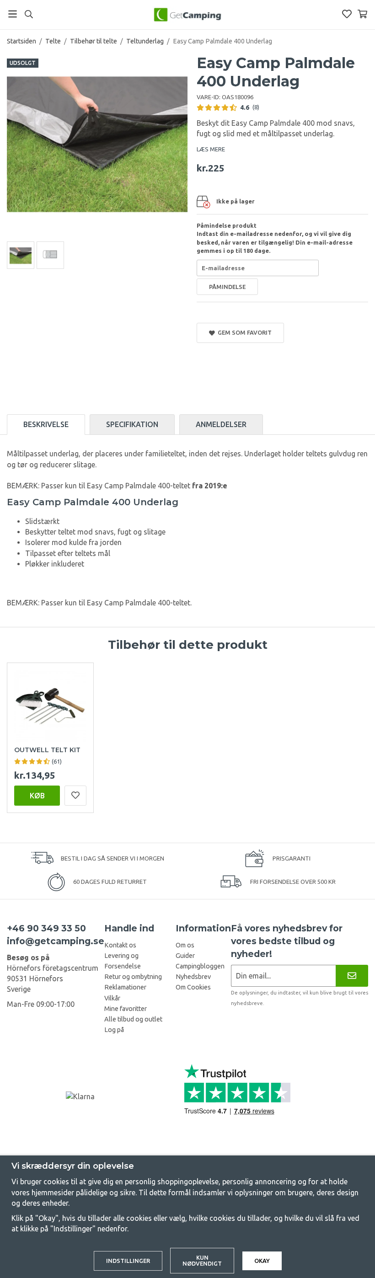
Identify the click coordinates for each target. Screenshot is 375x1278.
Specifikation (132, 424)
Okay (262, 1260)
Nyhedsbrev (193, 976)
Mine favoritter (125, 1008)
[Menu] (13, 14)
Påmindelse (227, 286)
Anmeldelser (221, 424)
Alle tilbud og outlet (133, 1019)
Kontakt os (120, 945)
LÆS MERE (211, 149)
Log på (114, 1029)
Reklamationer (125, 987)
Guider (185, 955)
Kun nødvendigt (202, 1260)
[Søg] (29, 14)
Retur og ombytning (133, 976)
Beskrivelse (46, 424)
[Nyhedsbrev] (352, 975)
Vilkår (112, 998)
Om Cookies (193, 987)
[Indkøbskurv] (362, 14)
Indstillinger (128, 1260)
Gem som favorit (243, 332)
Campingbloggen (200, 966)
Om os (185, 945)
